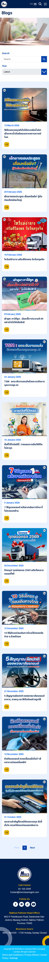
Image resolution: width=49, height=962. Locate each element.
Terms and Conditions (12, 955)
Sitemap (14, 958)
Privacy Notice (31, 955)
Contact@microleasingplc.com (24, 892)
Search (5, 53)
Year (4, 66)
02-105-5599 (24, 889)
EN (35, 4)
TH (31, 4)
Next (32, 847)
